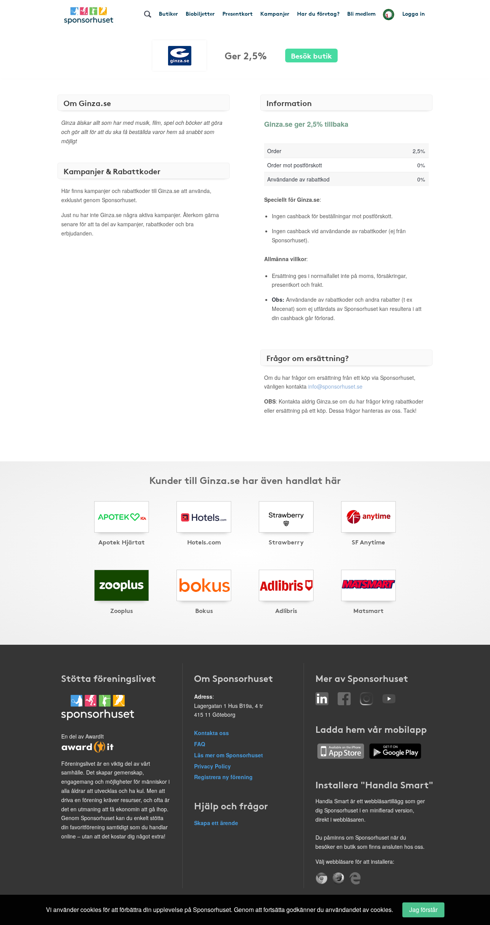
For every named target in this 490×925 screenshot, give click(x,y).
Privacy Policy (212, 766)
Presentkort (237, 13)
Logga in (413, 13)
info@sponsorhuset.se (335, 386)
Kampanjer (274, 13)
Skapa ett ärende (216, 823)
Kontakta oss (211, 733)
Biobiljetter (200, 13)
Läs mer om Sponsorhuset (228, 755)
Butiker (168, 13)
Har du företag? (318, 13)
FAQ (199, 744)
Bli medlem (361, 13)
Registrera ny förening (223, 777)
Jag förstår (423, 909)
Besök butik (311, 55)
